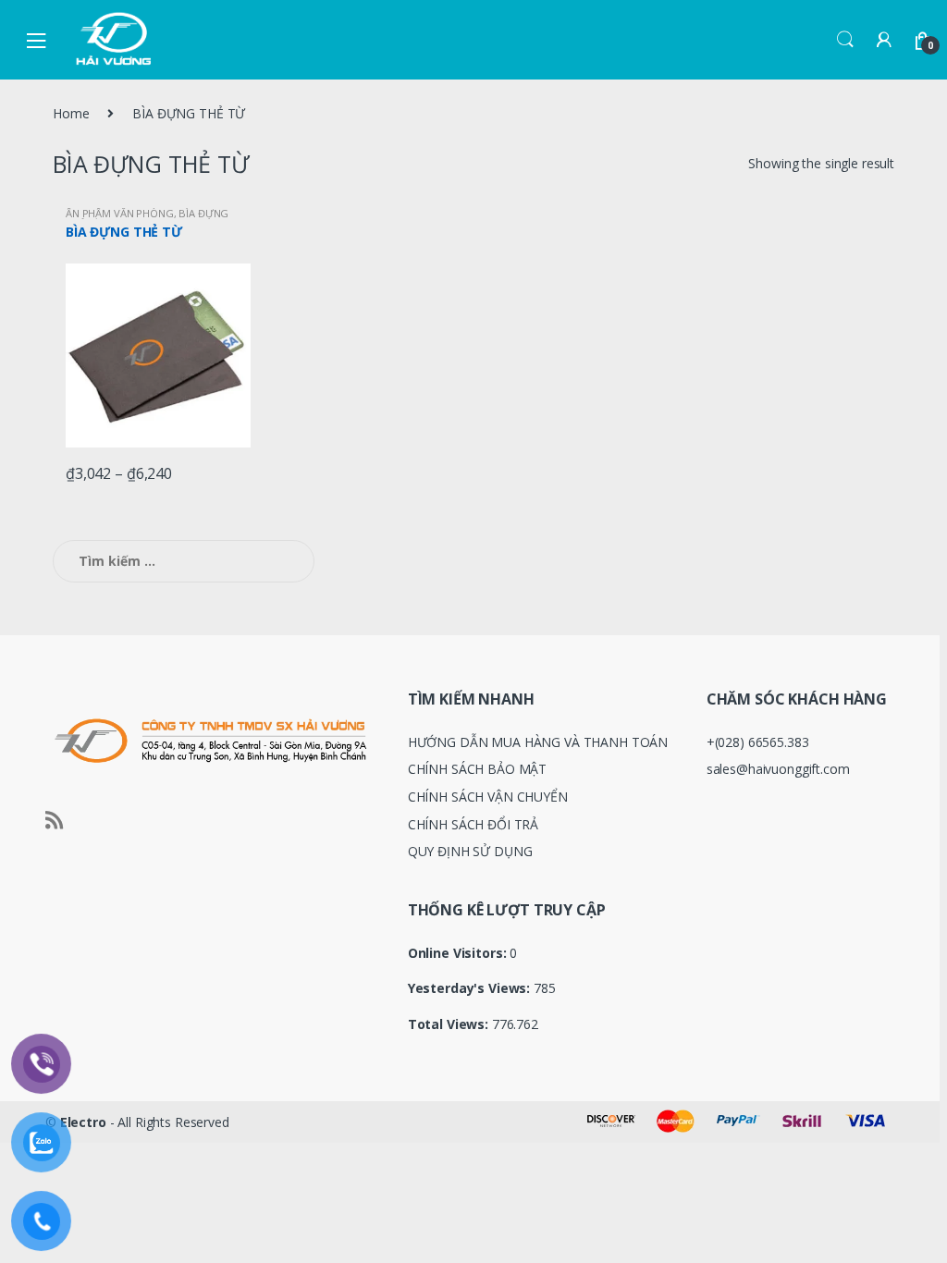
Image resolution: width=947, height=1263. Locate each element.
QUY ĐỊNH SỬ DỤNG (470, 851)
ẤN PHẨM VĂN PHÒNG (120, 213)
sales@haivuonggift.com (778, 769)
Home (71, 113)
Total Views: (450, 1024)
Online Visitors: (459, 953)
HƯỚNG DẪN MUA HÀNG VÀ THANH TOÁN (538, 742)
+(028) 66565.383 (758, 742)
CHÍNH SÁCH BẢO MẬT (477, 769)
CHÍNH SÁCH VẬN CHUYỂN (488, 796)
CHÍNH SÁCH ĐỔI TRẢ (473, 824)
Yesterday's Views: (471, 988)
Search (845, 40)
